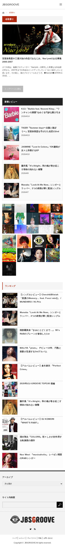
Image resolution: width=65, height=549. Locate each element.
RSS (35, 529)
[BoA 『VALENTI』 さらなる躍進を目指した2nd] (53, 241)
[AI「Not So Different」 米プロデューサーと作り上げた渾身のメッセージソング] (9, 255)
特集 (39, 538)
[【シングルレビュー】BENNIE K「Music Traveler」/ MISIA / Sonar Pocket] (53, 255)
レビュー (22, 538)
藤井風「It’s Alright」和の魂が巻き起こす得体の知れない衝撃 (40, 168)
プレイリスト (31, 538)
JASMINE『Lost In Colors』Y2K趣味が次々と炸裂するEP (40, 149)
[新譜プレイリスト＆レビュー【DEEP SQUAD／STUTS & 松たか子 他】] (39, 241)
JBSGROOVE (30, 543)
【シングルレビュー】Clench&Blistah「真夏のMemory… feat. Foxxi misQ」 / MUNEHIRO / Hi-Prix (40, 298)
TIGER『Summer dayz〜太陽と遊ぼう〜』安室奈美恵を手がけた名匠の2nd (40, 130)
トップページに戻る (13, 89)
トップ (14, 538)
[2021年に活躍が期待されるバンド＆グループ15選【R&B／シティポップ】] (32, 219)
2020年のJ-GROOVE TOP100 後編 (37, 383)
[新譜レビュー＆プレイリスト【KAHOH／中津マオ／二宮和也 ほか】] (24, 255)
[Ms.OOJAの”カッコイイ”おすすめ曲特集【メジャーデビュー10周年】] (38, 255)
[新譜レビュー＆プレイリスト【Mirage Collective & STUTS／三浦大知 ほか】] (9, 269)
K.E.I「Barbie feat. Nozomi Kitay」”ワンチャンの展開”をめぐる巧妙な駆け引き (40, 111)
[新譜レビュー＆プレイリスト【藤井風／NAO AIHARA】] (24, 241)
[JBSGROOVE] (10, 4)
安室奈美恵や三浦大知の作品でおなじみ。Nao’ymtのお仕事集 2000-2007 (32, 60)
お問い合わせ (48, 538)
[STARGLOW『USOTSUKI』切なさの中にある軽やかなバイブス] (9, 241)
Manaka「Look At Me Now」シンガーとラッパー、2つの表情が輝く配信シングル (41, 187)
